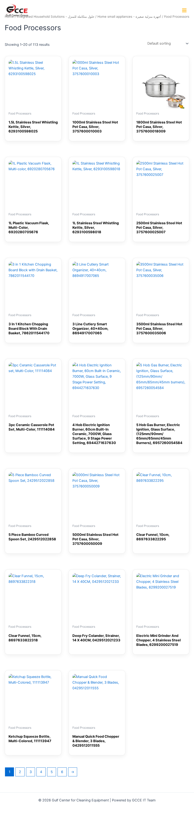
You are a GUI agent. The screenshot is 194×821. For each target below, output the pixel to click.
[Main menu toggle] (184, 10)
